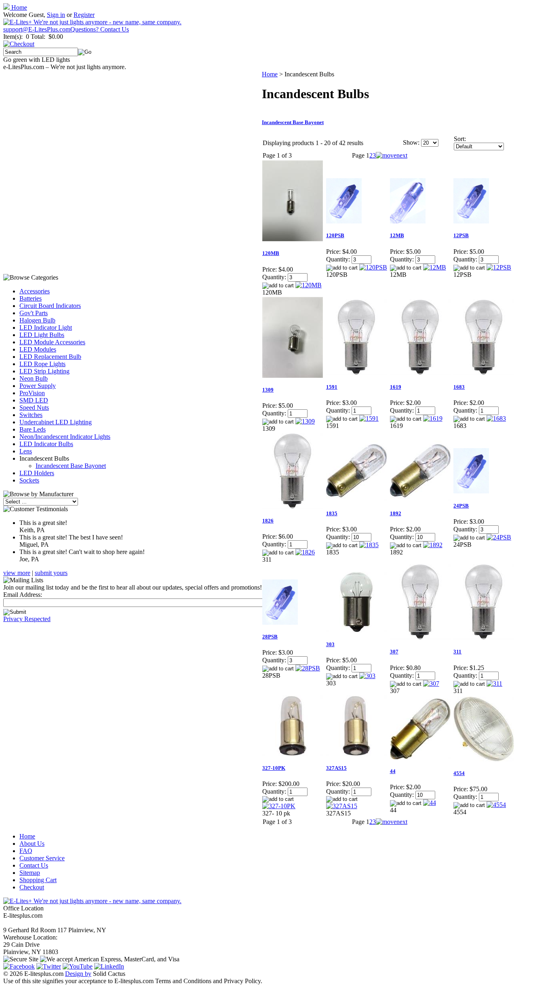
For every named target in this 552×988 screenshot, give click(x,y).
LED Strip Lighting (44, 371)
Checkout (31, 887)
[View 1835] (369, 544)
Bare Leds (32, 429)
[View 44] (429, 802)
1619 (395, 387)
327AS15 (336, 768)
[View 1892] (432, 544)
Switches (30, 414)
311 (457, 652)
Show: (411, 142)
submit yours (51, 572)
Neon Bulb (33, 378)
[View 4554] (496, 804)
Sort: (460, 138)
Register (84, 14)
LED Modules (37, 349)
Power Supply (37, 385)
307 (394, 652)
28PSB (270, 637)
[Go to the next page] (391, 155)
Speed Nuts (34, 407)
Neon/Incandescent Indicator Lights (64, 436)
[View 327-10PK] (278, 806)
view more (16, 572)
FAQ (25, 850)
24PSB (461, 506)
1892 (395, 513)
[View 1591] (369, 418)
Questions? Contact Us (99, 29)
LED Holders (36, 473)
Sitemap (29, 872)
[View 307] (431, 683)
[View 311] (494, 683)
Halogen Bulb (37, 320)
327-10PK (273, 768)
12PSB (461, 235)
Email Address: (22, 594)
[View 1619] (432, 418)
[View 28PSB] (307, 668)
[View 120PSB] (373, 267)
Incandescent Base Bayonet (71, 465)
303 (330, 644)
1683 (459, 387)
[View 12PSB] (499, 267)
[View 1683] (496, 418)
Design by (78, 973)
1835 (331, 513)
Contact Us (33, 865)
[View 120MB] (308, 285)
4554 (459, 773)
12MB (397, 235)
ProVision (32, 393)
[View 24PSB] (499, 537)
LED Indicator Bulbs (46, 443)
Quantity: (274, 277)
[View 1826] (305, 552)
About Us (31, 843)
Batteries (30, 298)
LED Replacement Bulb (50, 356)
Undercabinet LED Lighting (55, 422)
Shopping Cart (38, 879)
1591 (331, 387)
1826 (268, 521)
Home (18, 7)
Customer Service (42, 858)
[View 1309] (305, 421)
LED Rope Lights (42, 363)
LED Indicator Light (45, 327)
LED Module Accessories (52, 342)
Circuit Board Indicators (50, 305)
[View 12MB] (434, 267)
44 (393, 771)
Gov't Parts (33, 313)
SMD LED (33, 400)
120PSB (335, 235)
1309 (268, 390)
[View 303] (367, 675)
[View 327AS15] (341, 806)
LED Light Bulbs (41, 334)
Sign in (56, 14)
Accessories (34, 291)
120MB (270, 253)
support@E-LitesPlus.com (36, 29)
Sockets (29, 480)
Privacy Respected (27, 618)
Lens (25, 451)
